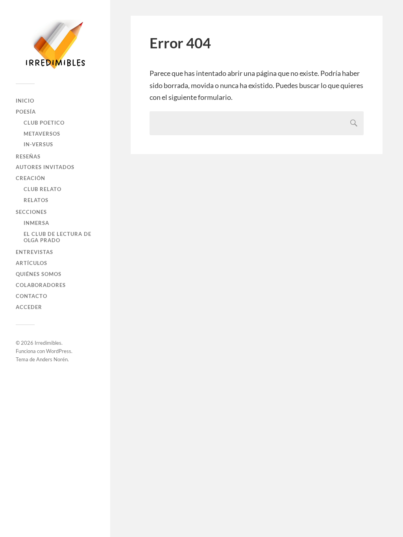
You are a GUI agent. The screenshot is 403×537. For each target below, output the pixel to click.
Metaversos (42, 134)
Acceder (29, 307)
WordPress (58, 351)
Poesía (26, 112)
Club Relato (42, 189)
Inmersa (36, 223)
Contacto (31, 296)
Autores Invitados (45, 167)
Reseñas (28, 156)
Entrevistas (34, 252)
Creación (30, 178)
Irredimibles (48, 343)
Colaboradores (41, 285)
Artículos (31, 263)
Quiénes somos (38, 274)
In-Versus (38, 144)
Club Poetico (44, 123)
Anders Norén (52, 359)
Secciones (31, 212)
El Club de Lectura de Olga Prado (57, 237)
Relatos (36, 200)
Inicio (25, 100)
